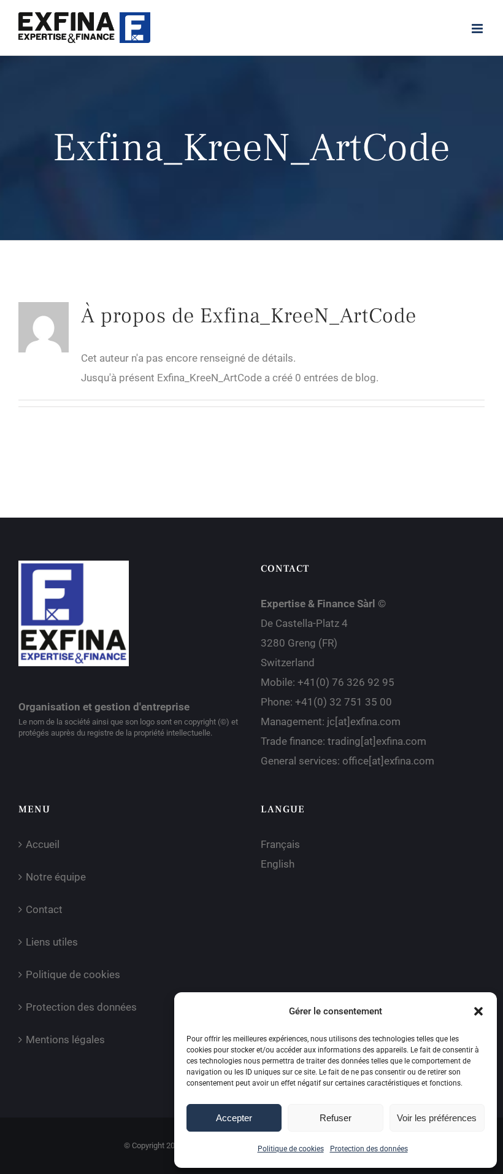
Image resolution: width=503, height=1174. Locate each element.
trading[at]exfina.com (377, 741)
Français (280, 844)
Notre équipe (56, 877)
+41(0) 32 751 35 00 (343, 702)
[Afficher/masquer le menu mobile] (478, 28)
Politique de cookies (291, 1149)
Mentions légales (65, 1039)
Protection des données (369, 1149)
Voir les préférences (437, 1118)
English (277, 864)
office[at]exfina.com (388, 761)
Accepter (234, 1118)
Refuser (335, 1118)
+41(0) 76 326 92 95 (346, 682)
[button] (478, 1011)
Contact (44, 909)
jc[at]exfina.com (364, 721)
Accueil (43, 844)
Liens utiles (52, 942)
